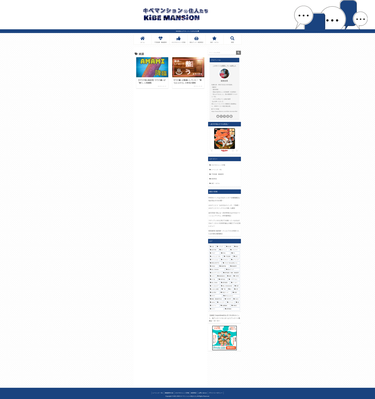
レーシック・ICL (158, 393)
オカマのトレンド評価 (182, 393)
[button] (238, 53)
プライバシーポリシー (215, 393)
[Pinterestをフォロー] (224, 116)
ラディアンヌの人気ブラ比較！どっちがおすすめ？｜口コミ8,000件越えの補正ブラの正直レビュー (224, 223)
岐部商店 (193, 393)
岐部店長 (224, 81)
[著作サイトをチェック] (217, 116)
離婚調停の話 (169, 393)
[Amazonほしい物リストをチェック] (227, 116)
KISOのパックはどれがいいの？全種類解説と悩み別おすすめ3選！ (224, 199)
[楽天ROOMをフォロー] (231, 116)
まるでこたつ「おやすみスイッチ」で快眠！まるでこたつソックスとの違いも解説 (224, 206)
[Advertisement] (170, 110)
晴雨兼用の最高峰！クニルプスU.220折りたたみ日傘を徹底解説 (223, 232)
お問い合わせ (203, 393)
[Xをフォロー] (221, 116)
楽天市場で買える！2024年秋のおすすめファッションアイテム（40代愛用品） (224, 214)
